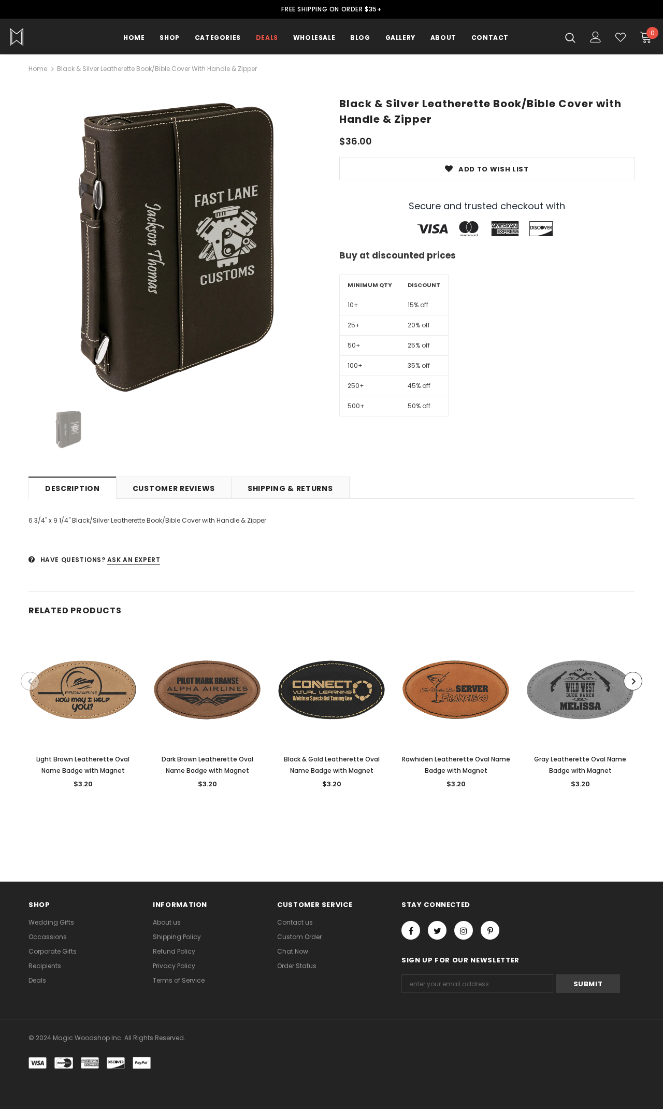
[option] (176, 247)
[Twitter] (437, 930)
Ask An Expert (134, 559)
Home (37, 68)
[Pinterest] (490, 930)
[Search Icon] (570, 37)
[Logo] (46, 37)
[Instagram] (463, 930)
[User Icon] (595, 37)
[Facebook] (410, 930)
